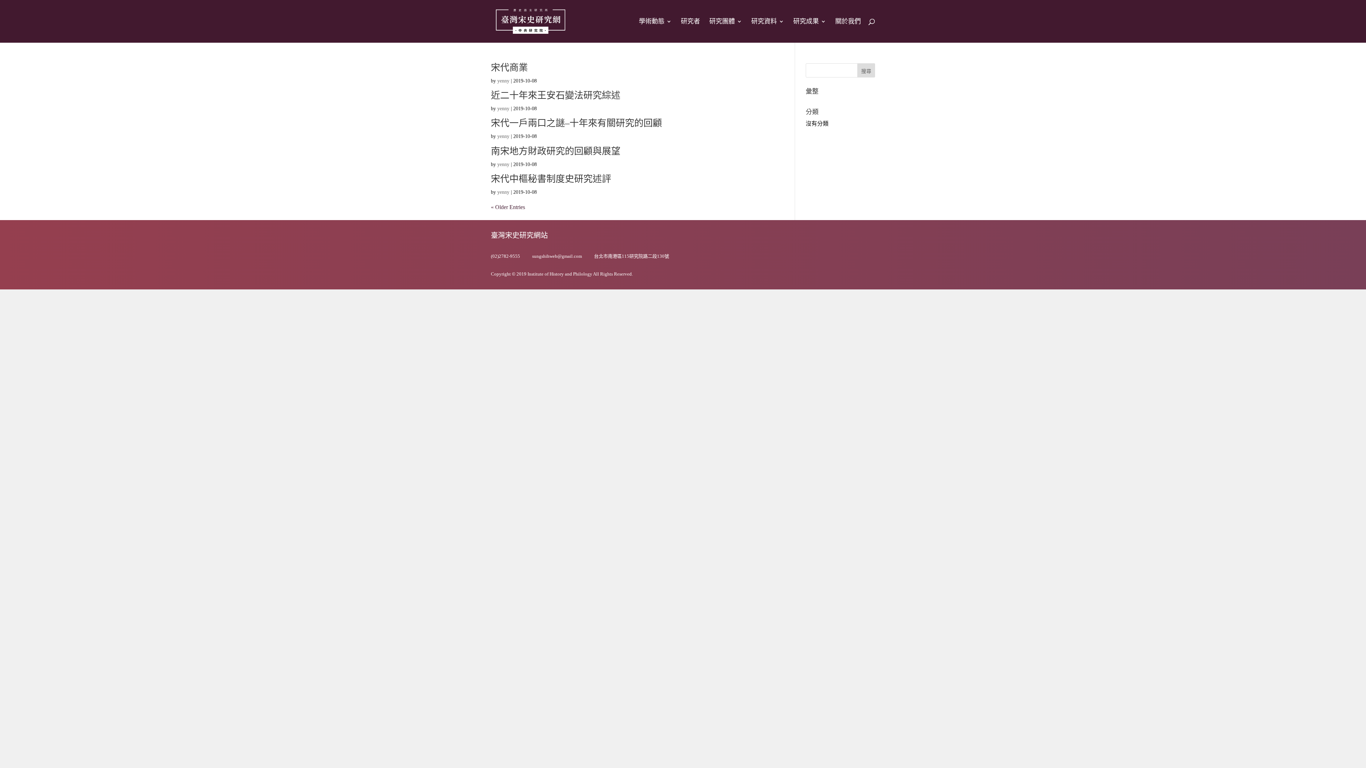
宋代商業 (509, 68)
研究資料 (764, 22)
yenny (503, 81)
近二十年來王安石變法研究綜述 (555, 95)
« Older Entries (508, 207)
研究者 (690, 22)
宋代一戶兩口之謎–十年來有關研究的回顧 (576, 123)
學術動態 (652, 22)
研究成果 (806, 22)
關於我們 (848, 22)
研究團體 (722, 22)
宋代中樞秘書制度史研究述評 (551, 179)
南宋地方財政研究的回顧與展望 (555, 151)
